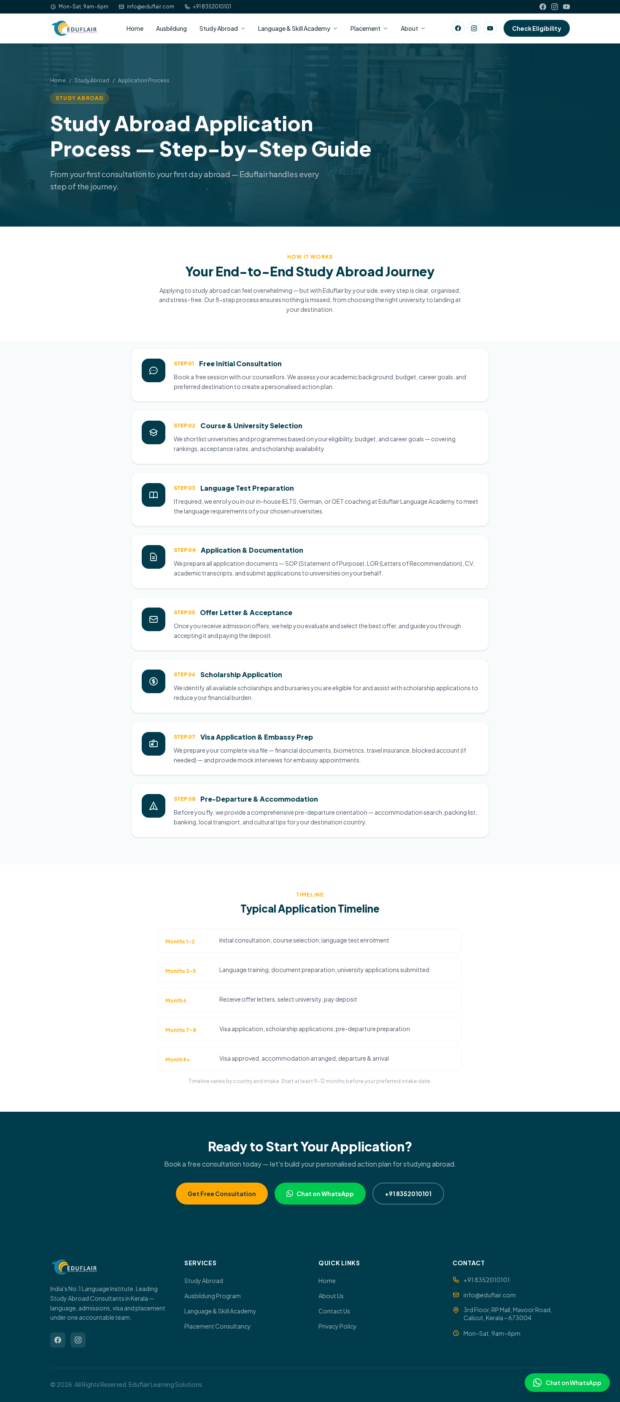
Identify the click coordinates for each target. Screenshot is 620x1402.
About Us (331, 1295)
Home (135, 28)
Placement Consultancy (217, 1326)
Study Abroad (218, 28)
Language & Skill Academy (294, 28)
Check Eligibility (536, 28)
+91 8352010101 (212, 6)
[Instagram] (554, 6)
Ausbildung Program (212, 1295)
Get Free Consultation (222, 1193)
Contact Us (334, 1311)
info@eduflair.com (150, 6)
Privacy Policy (337, 1326)
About (409, 28)
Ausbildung (171, 28)
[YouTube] (566, 6)
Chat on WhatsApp (325, 1193)
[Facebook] (542, 6)
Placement (365, 28)
